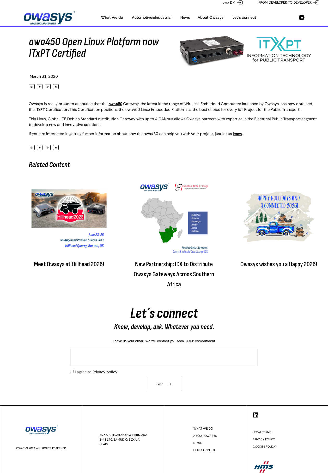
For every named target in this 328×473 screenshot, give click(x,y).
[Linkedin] (256, 415)
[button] (32, 86)
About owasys (205, 436)
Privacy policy (104, 371)
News (197, 443)
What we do (203, 428)
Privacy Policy (264, 439)
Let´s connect (204, 450)
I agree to (96, 371)
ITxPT (40, 109)
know (237, 133)
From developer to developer (285, 2)
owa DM (229, 2)
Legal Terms (262, 432)
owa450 (115, 103)
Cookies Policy (264, 447)
